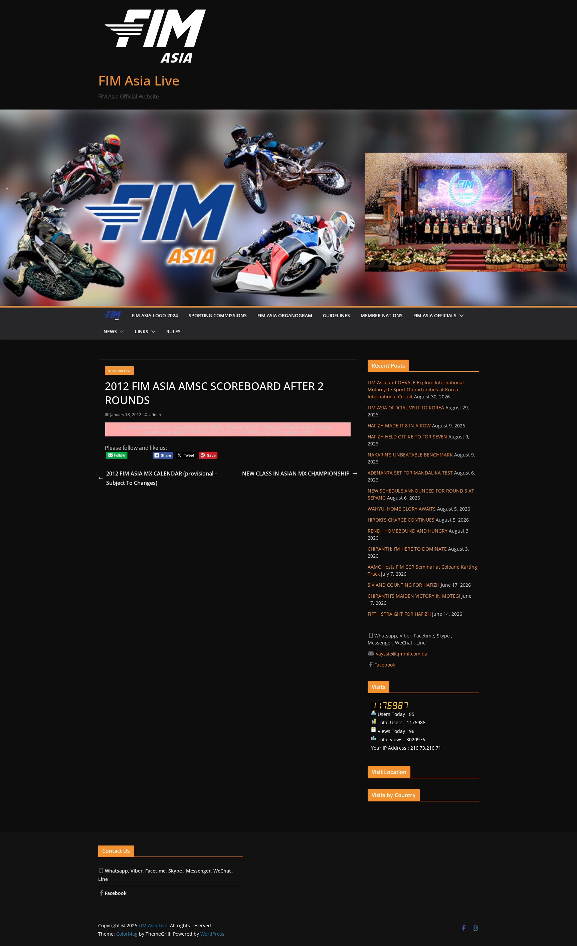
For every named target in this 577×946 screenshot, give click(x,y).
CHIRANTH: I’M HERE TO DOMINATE (407, 549)
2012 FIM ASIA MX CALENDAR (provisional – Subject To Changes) (161, 478)
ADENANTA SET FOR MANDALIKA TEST (410, 472)
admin (155, 414)
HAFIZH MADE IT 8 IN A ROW (399, 425)
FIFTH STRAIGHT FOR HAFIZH (399, 614)
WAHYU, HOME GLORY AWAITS (402, 509)
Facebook (385, 664)
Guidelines (336, 315)
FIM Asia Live (139, 80)
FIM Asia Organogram (284, 315)
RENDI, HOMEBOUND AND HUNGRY (407, 531)
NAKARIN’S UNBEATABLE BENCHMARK (410, 454)
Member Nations (382, 315)
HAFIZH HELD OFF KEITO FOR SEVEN (407, 436)
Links (141, 331)
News (110, 331)
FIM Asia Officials (434, 315)
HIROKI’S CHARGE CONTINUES (401, 520)
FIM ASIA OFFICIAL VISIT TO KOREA (406, 407)
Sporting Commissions (218, 315)
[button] (460, 315)
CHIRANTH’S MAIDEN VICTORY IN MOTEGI (414, 596)
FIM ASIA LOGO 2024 (155, 315)
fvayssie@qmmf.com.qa (400, 653)
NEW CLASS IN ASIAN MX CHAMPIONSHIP (296, 473)
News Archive (119, 370)
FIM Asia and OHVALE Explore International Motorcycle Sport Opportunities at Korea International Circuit (416, 389)
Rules (173, 331)
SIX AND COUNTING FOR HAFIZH (403, 585)
